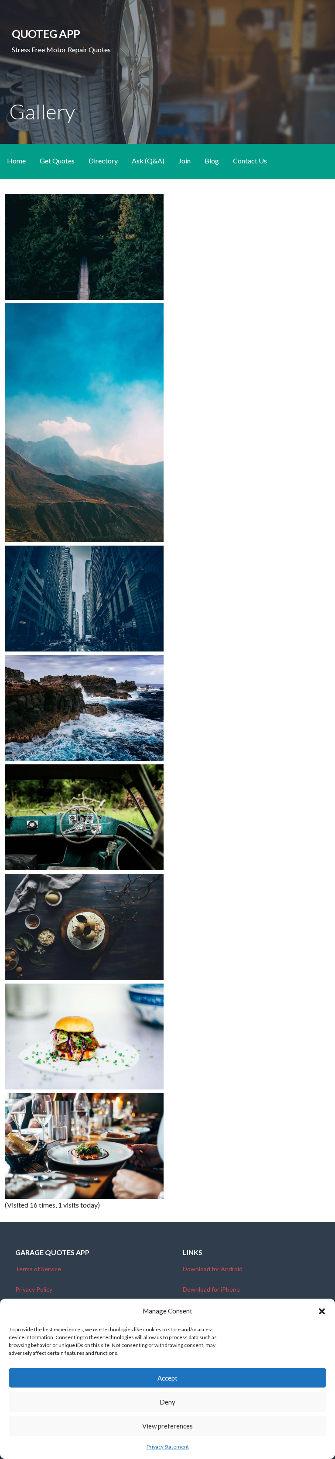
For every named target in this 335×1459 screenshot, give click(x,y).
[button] (322, 1311)
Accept (167, 1378)
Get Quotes (57, 160)
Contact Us (250, 160)
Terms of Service (38, 1268)
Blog (212, 160)
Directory (103, 160)
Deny (167, 1402)
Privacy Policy (33, 1289)
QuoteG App (46, 33)
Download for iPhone (211, 1289)
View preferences (167, 1426)
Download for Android (213, 1268)
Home (16, 160)
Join (184, 160)
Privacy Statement (168, 1446)
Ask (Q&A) (148, 160)
